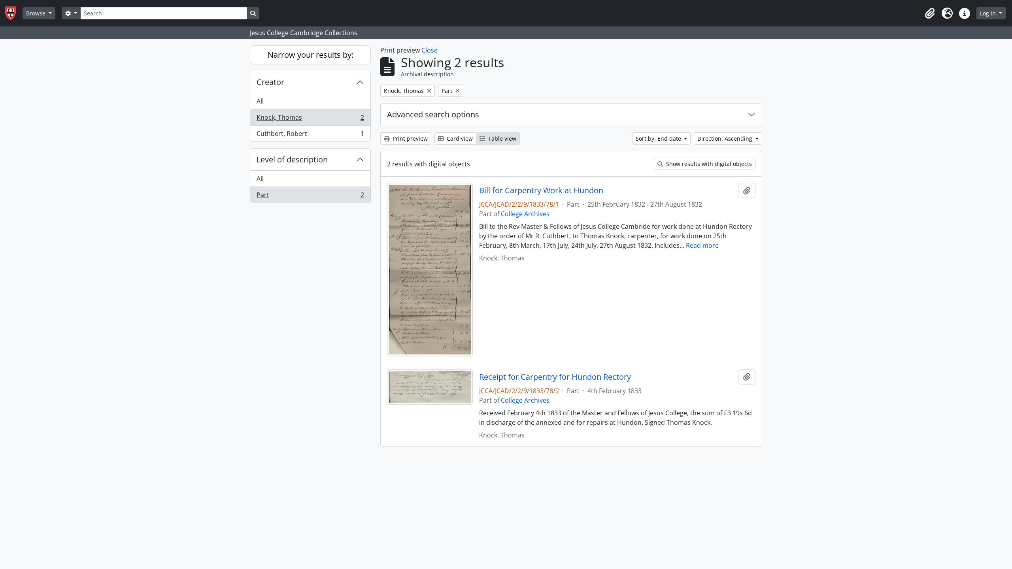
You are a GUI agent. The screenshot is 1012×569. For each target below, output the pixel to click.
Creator (270, 82)
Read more (702, 245)
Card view (459, 138)
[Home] (14, 13)
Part (310, 196)
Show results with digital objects (708, 164)
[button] (929, 13)
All (260, 101)
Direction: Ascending (725, 138)
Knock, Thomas (310, 119)
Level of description (292, 159)
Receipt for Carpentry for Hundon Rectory (555, 377)
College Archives (525, 213)
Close (429, 50)
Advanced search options (433, 114)
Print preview (409, 138)
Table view (501, 138)
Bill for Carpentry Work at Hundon (541, 190)
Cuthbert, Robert (310, 135)
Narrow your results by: (310, 54)
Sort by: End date (659, 138)
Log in (988, 13)
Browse (36, 13)
